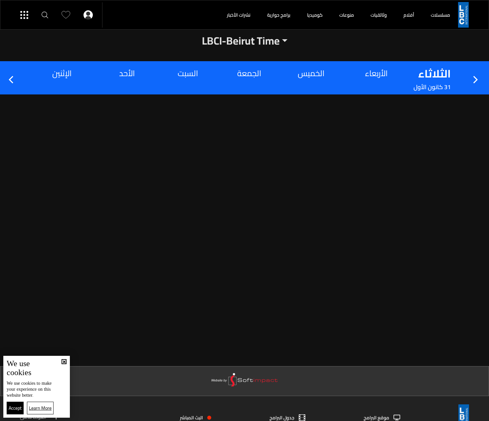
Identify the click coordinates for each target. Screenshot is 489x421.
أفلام (409, 15)
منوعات (346, 15)
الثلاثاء (434, 73)
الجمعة (249, 73)
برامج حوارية (278, 15)
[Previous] (476, 80)
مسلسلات (440, 15)
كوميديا (315, 15)
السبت (188, 73)
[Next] (13, 80)
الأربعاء (376, 73)
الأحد (127, 73)
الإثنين (62, 73)
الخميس (311, 73)
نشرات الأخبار (238, 15)
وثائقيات (379, 15)
